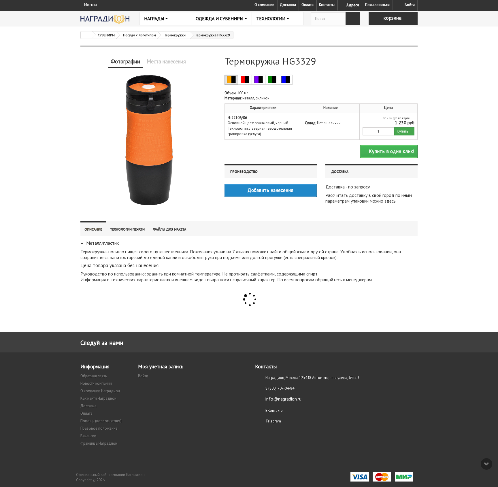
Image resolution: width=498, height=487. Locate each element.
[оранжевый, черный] (231, 80)
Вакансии (88, 435)
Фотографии (125, 61)
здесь (390, 201)
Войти (410, 4)
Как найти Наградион (98, 398)
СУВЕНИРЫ (106, 35)
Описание (93, 229)
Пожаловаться (377, 4)
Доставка (288, 4)
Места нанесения (166, 61)
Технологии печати (127, 229)
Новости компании (96, 383)
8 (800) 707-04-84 (279, 388)
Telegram (273, 421)
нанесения (147, 265)
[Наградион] (104, 19)
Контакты (327, 4)
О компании (264, 4)
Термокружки (175, 35)
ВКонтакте (274, 410)
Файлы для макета (169, 229)
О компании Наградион (100, 390)
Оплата (307, 4)
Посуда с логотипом (139, 35)
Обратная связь (93, 375)
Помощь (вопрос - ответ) (101, 420)
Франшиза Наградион (98, 443)
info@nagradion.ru (283, 399)
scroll (486, 464)
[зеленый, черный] (272, 80)
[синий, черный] (286, 80)
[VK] (397, 5)
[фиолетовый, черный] (258, 80)
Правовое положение (99, 428)
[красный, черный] (245, 80)
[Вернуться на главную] (86, 35)
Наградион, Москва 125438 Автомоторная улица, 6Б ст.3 (312, 377)
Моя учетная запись (160, 366)
